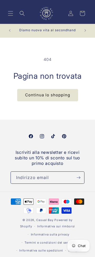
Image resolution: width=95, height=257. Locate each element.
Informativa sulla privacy (50, 234)
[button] (10, 13)
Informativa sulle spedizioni (41, 250)
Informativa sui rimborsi (56, 226)
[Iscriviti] (78, 177)
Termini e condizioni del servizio (50, 242)
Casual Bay (44, 220)
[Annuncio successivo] (85, 30)
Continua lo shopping (47, 94)
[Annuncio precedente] (10, 30)
